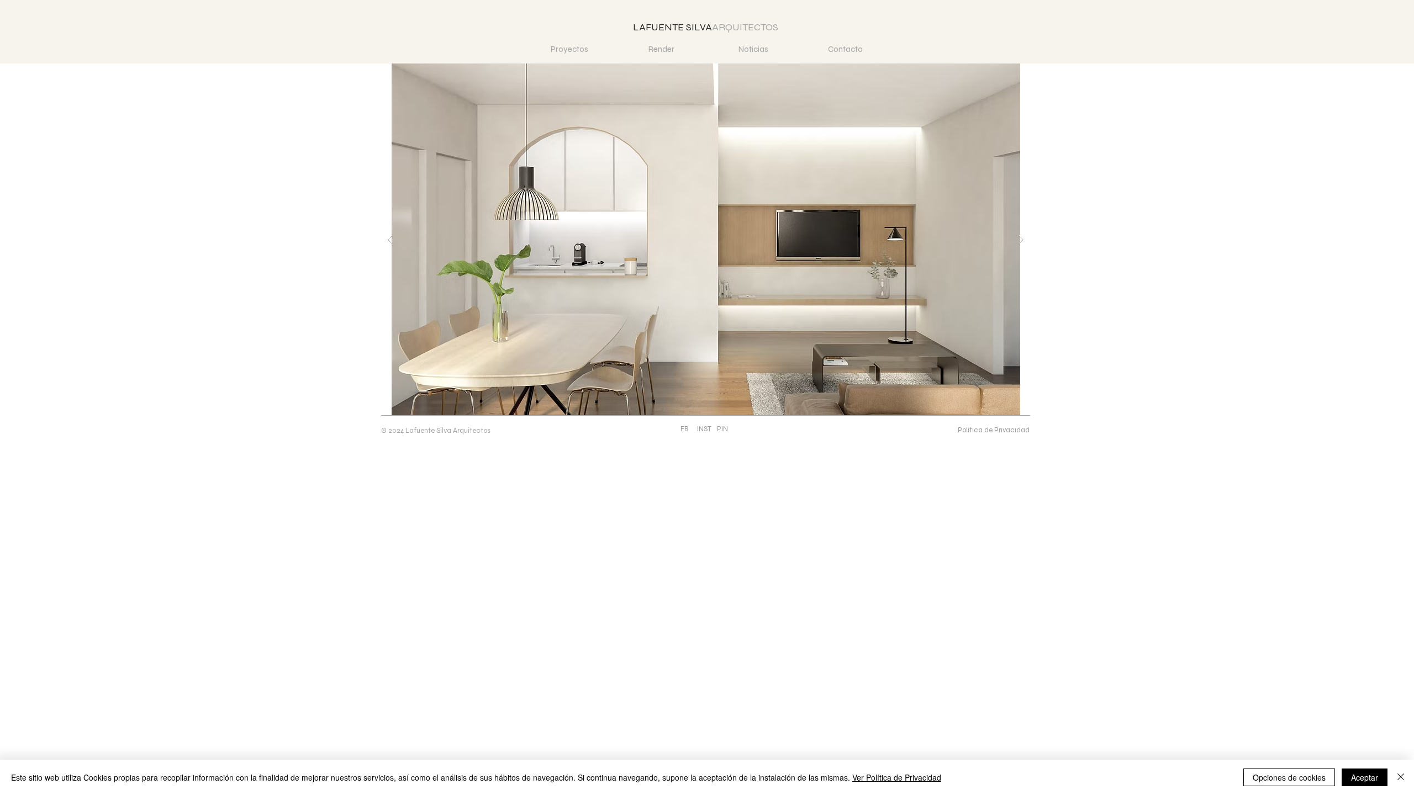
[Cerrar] (1400, 777)
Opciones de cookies (1289, 777)
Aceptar (1364, 777)
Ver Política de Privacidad (896, 777)
